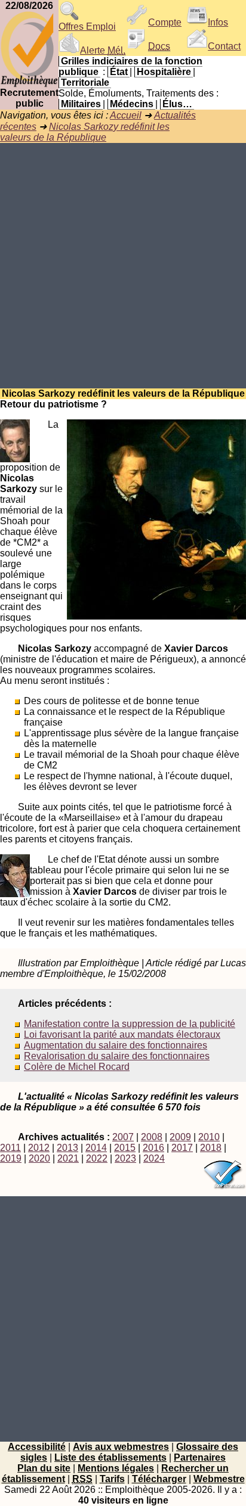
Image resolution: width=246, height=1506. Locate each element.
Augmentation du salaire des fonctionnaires (115, 1045)
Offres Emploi (87, 26)
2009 (180, 1137)
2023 (125, 1158)
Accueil (126, 115)
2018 (211, 1148)
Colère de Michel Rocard (77, 1067)
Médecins (131, 104)
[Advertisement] (123, 265)
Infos (218, 22)
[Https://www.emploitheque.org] (29, 84)
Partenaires (200, 1457)
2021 (68, 1158)
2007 (123, 1137)
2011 (10, 1148)
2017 (182, 1148)
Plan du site (43, 1468)
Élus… (177, 104)
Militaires (81, 104)
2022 (96, 1158)
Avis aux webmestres (121, 1447)
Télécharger (159, 1479)
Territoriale (85, 82)
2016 (153, 1148)
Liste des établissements (110, 1457)
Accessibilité (37, 1447)
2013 (67, 1148)
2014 (96, 1148)
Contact (224, 46)
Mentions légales (116, 1468)
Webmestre (219, 1479)
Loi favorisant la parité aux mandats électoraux (122, 1034)
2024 (154, 1158)
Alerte (102, 50)
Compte (165, 22)
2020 (39, 1158)
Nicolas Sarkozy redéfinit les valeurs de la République (85, 132)
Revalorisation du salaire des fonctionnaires (117, 1056)
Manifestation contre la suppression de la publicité (129, 1024)
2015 (125, 1148)
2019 (10, 1158)
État (119, 72)
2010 (209, 1137)
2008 (151, 1137)
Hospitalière (164, 72)
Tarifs (112, 1479)
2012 (39, 1148)
